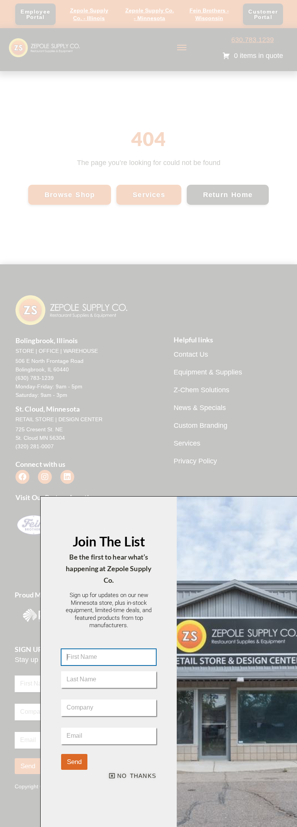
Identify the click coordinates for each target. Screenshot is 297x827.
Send (74, 762)
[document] (148, 413)
